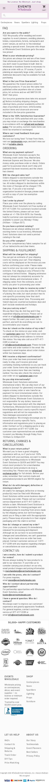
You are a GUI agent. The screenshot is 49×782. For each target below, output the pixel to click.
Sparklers (26, 22)
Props (43, 22)
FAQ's (7, 740)
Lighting (34, 22)
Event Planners (33, 748)
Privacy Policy (33, 756)
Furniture (30, 701)
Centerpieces (6, 22)
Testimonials (32, 744)
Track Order (10, 755)
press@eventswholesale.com (22, 580)
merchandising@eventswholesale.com (23, 571)
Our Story (31, 740)
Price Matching (12, 763)
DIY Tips (8, 759)
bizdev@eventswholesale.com (17, 595)
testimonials (16, 141)
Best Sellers (32, 752)
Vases (17, 22)
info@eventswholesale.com (26, 316)
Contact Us (10, 744)
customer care (13, 334)
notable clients (16, 144)
